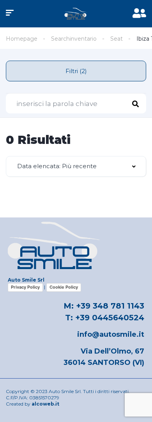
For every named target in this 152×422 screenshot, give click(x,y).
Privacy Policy (25, 287)
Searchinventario (74, 38)
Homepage (21, 38)
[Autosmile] (76, 13)
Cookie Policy (63, 287)
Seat (116, 38)
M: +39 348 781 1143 (104, 306)
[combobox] (76, 166)
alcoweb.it (45, 404)
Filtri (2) (76, 71)
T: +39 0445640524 (104, 317)
